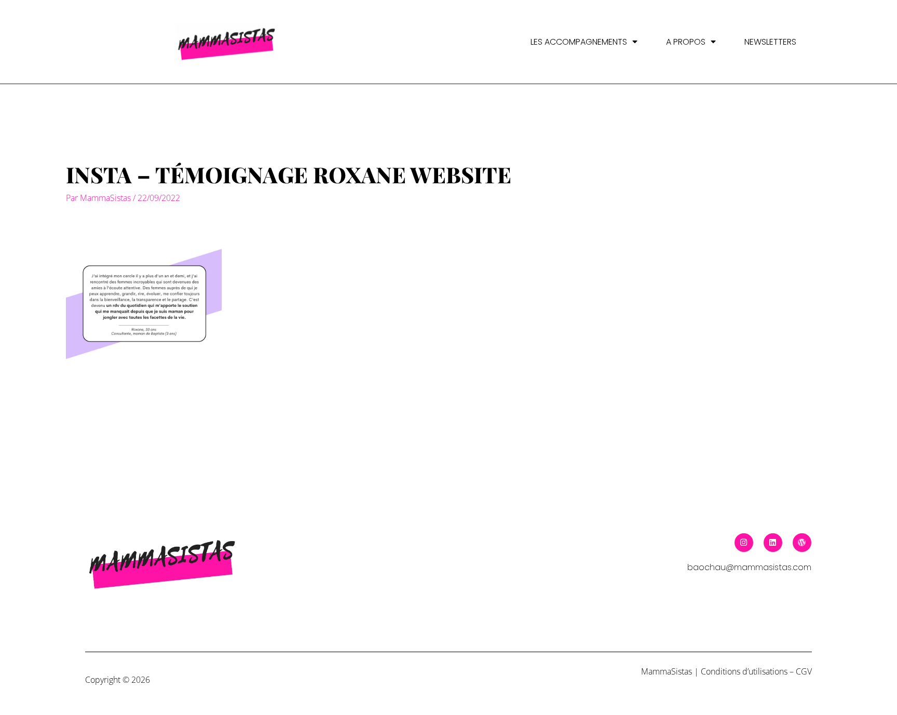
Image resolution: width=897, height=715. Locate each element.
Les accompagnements (579, 42)
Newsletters (770, 42)
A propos (685, 42)
